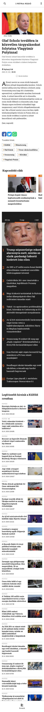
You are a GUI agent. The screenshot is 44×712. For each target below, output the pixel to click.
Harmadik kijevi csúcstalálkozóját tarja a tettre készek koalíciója (14, 683)
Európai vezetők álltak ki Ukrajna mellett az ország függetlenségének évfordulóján (12, 502)
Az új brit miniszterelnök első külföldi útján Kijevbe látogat (14, 517)
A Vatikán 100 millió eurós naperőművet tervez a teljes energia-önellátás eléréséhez (14, 598)
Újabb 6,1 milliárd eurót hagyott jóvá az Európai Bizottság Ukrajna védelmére (14, 456)
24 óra (7, 220)
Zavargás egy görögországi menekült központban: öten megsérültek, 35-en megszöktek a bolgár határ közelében (13, 566)
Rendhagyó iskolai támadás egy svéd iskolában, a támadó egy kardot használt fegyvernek (24, 368)
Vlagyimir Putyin (11, 160)
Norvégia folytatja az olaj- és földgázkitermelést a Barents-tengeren (14, 408)
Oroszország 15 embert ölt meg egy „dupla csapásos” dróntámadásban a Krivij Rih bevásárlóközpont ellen (23, 342)
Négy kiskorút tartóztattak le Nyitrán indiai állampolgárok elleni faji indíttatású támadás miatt (24, 296)
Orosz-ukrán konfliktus (28, 150)
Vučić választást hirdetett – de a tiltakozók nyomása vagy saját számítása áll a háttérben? (13, 425)
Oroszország (9, 155)
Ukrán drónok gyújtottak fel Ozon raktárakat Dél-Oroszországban (13, 486)
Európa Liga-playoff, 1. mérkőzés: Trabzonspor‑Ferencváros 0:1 (22, 380)
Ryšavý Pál (8, 69)
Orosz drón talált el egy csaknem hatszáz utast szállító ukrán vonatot (11, 583)
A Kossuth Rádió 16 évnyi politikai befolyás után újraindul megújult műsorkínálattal (12, 547)
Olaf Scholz (8, 150)
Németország (21, 145)
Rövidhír (23, 155)
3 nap (22, 220)
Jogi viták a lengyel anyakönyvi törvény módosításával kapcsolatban (14, 471)
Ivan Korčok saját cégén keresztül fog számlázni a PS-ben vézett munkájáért (24, 355)
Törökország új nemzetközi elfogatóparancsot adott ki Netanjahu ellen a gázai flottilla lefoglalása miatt (13, 699)
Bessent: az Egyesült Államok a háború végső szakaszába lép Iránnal (14, 441)
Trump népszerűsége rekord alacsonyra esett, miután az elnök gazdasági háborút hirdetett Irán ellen (24, 254)
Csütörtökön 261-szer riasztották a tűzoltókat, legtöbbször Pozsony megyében (22, 283)
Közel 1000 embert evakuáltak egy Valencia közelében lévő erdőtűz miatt (14, 613)
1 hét (37, 220)
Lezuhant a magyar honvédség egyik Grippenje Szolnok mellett (13, 531)
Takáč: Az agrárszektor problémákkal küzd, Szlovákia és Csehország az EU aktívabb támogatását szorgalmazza (24, 309)
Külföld (7, 145)
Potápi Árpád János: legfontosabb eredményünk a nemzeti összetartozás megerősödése (22, 199)
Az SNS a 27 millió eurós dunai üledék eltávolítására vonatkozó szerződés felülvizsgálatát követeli (24, 270)
